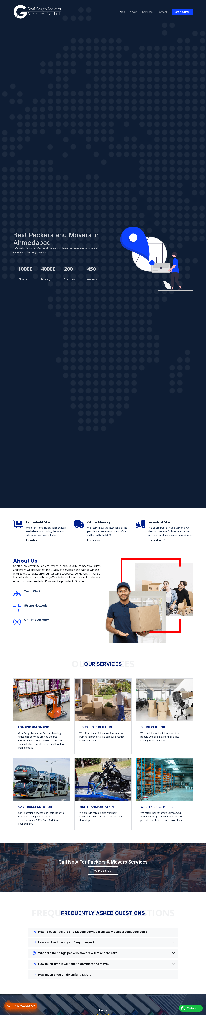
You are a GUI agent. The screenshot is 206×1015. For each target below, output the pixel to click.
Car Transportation (35, 807)
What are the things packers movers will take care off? (77, 953)
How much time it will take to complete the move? (73, 963)
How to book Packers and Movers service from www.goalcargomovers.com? (92, 931)
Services (147, 12)
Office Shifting (152, 727)
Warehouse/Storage (157, 807)
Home (121, 12)
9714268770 (103, 870)
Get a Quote (182, 12)
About (133, 12)
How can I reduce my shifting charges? (66, 942)
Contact (162, 12)
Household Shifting (95, 727)
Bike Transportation (96, 807)
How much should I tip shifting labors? (65, 974)
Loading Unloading (33, 727)
